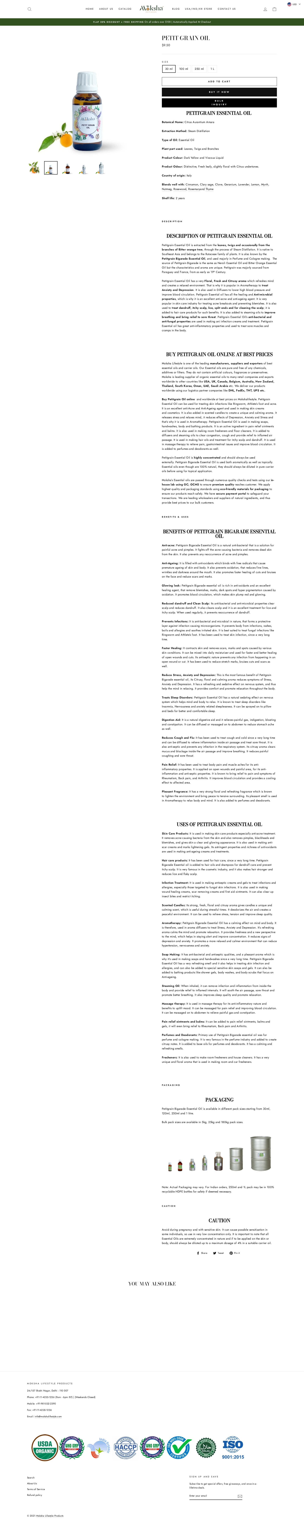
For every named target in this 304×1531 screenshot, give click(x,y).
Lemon (255, 184)
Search (30, 1477)
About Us (106, 9)
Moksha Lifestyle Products (50, 1515)
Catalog (125, 9)
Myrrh (264, 184)
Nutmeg (167, 189)
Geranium (230, 184)
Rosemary (194, 189)
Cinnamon (192, 184)
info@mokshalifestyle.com (48, 1416)
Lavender (243, 184)
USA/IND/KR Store (199, 9)
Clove (218, 184)
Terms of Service (36, 1489)
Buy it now (219, 92)
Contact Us (227, 9)
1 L (212, 69)
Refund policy (34, 1495)
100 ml (183, 69)
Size (165, 61)
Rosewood (179, 189)
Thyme (209, 189)
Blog (176, 9)
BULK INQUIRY (219, 102)
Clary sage (206, 184)
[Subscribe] (240, 1496)
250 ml (199, 69)
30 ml (169, 69)
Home (90, 9)
